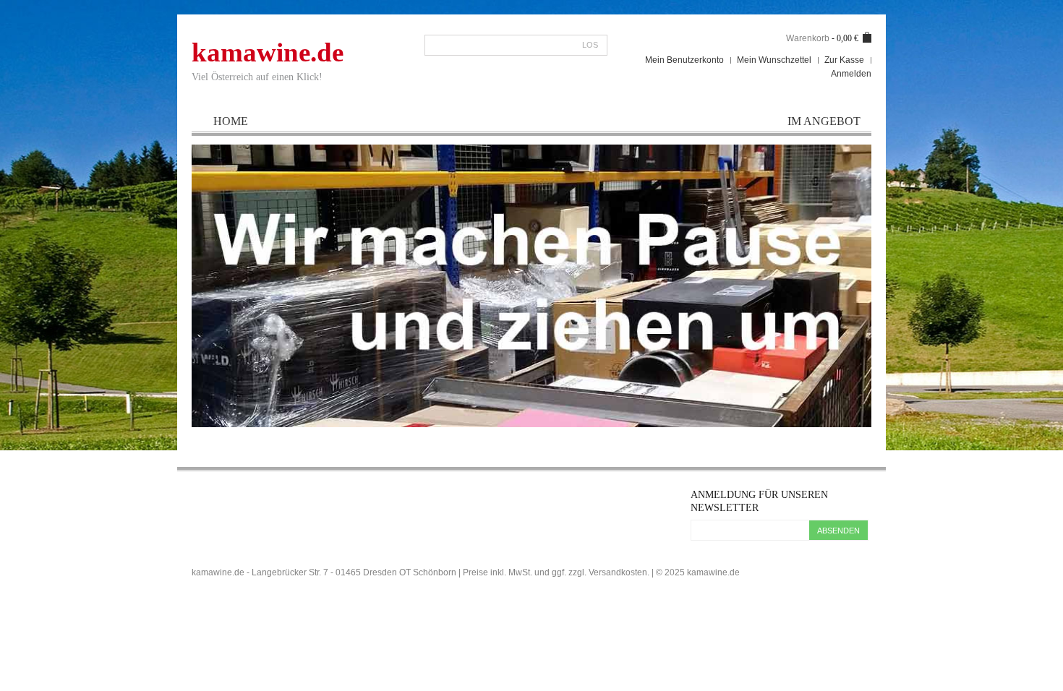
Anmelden (851, 74)
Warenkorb (807, 38)
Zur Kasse (844, 60)
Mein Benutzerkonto (684, 60)
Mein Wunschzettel (774, 60)
